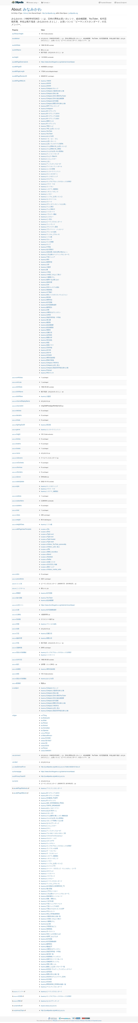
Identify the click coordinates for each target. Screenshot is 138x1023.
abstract (15, 38)
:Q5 (44, 743)
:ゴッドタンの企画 (49, 848)
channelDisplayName (21, 401)
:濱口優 (46, 320)
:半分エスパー (48, 911)
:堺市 (45, 259)
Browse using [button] (32, 3)
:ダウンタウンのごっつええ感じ (53, 204)
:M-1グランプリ (48, 111)
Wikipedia (55, 1020)
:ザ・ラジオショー (49, 853)
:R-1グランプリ (48, 124)
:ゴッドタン (47, 186)
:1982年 (46, 81)
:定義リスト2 (48, 562)
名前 (15, 629)
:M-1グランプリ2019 (50, 113)
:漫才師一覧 (47, 954)
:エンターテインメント (51, 171)
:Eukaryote (45, 718)
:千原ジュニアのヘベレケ (51, 904)
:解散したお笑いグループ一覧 (53, 967)
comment (16, 755)
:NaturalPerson (46, 735)
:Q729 (45, 745)
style (15, 486)
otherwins (17, 472)
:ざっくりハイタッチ (50, 154)
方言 (15, 633)
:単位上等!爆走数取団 (50, 914)
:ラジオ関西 (47, 242)
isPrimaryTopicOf (18, 776)
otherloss (17, 467)
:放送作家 (46, 282)
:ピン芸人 (46, 219)
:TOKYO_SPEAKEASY (50, 805)
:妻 (44, 269)
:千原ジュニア (48, 257)
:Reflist (46, 559)
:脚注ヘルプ (47, 567)
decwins (17, 415)
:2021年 (46, 353)
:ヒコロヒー (47, 217)
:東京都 (46, 297)
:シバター (46, 194)
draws (16, 420)
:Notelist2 (47, 557)
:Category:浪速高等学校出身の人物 (54, 368)
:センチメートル (48, 199)
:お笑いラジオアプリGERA (52, 144)
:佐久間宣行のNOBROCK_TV (53, 886)
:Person (44, 723)
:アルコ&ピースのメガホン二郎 (53, 833)
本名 (15, 643)
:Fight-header (48, 539)
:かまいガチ (47, 813)
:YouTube (46, 131)
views (16, 515)
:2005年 (46, 83)
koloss (16, 439)
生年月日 (17, 660)
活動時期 (17, 648)
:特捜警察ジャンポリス (51, 956)
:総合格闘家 (47, 325)
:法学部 (46, 315)
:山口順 (46, 924)
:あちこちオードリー (50, 808)
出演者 (18, 996)
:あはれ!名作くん (49, 811)
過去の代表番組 (19, 678)
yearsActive (18, 579)
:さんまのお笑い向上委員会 (52, 151)
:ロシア (46, 244)
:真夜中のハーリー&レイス (52, 959)
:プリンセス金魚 (48, 232)
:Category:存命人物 (49, 93)
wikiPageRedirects (20, 788)
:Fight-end (47, 537)
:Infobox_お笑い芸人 (50, 547)
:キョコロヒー (48, 843)
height (15, 57)
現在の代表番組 (19, 652)
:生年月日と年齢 (49, 564)
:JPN (45, 549)
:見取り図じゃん (48, 964)
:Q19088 (46, 738)
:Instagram (47, 108)
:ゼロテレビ (47, 871)
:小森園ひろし (48, 277)
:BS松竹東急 (47, 360)
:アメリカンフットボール (51, 166)
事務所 (16, 593)
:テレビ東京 (47, 207)
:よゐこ (46, 161)
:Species (44, 730)
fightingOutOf (18, 425)
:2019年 (46, 350)
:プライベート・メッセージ (52, 229)
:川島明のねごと (48, 926)
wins (15, 574)
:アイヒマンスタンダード (51, 788)
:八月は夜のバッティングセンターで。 (56, 254)
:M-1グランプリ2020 (50, 116)
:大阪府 (46, 267)
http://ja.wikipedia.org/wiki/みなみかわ (53, 776)
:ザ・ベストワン (48, 851)
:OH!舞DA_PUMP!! (49, 798)
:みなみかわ (49, 1006)
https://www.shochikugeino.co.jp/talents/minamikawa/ (58, 62)
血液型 (16, 669)
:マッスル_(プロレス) (50, 234)
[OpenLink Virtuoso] (52, 1018)
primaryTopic (19, 1010)
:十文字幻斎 (47, 901)
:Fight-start (47, 542)
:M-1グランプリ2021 (50, 118)
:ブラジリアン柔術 (49, 227)
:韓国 (45, 342)
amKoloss (17, 377)
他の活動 (17, 598)
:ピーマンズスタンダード (51, 222)
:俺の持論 (46, 889)
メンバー (18, 991)
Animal (25, 13)
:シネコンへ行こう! (49, 191)
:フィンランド (48, 224)
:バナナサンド (48, 876)
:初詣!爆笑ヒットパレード (51, 896)
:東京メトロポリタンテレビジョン (54, 295)
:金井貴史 (46, 335)
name (16, 453)
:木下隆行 (46, 292)
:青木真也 (46, 340)
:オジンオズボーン (49, 174)
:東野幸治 (46, 300)
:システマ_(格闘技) (49, 189)
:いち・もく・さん (49, 139)
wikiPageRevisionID (19, 76)
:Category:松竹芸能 (49, 101)
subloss (16, 496)
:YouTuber (47, 134)
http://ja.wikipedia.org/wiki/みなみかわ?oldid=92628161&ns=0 (60, 767)
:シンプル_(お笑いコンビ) (51, 196)
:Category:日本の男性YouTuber (53, 96)
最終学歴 (17, 638)
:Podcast (46, 370)
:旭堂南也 (46, 290)
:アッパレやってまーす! (51, 164)
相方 (15, 664)
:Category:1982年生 (50, 363)
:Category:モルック (49, 88)
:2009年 (46, 86)
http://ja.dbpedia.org (48, 13)
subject (15, 688)
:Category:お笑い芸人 (50, 365)
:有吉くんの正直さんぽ (51, 934)
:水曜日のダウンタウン (51, 312)
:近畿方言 (46, 332)
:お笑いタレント (48, 141)
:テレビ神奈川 (48, 209)
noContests (18, 463)
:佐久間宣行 (47, 249)
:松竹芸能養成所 (48, 305)
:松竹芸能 (46, 302)
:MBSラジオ (47, 121)
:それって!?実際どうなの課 (52, 821)
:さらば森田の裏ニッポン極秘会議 (54, 816)
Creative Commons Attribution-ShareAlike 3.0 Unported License (85, 1020)
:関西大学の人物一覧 (50, 974)
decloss (16, 410)
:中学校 (46, 247)
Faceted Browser (106, 3)
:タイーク (46, 202)
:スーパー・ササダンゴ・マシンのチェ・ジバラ (58, 868)
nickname (17, 458)
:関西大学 (46, 337)
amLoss (16, 382)
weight (16, 520)
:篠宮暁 (46, 322)
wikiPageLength (18, 71)
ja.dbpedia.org (73, 13)
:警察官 (46, 330)
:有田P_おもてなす (49, 936)
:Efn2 (45, 532)
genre (16, 429)
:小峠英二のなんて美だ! (51, 274)
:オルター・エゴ (48, 838)
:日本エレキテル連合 (50, 287)
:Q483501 (46, 751)
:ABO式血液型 (48, 358)
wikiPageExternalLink (20, 62)
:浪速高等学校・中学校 (51, 317)
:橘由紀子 (46, 946)
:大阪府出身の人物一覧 (51, 916)
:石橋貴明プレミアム (50, 961)
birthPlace (17, 396)
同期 (15, 624)
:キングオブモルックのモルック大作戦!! (56, 181)
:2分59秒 (46, 979)
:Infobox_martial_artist (51, 569)
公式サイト (17, 605)
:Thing (44, 715)
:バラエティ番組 (48, 214)
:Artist (43, 720)
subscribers (18, 501)
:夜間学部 (46, 262)
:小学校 (46, 272)
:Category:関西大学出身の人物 (53, 103)
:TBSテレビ (47, 126)
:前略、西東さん (48, 899)
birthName (16, 50)
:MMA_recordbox (49, 552)
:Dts (45, 529)
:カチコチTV (47, 841)
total (15, 510)
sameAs (17, 1006)
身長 (15, 674)
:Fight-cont (47, 534)
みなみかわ (32, 9)
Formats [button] (46, 3)
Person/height (17, 34)
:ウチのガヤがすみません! (51, 836)
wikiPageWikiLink (18, 81)
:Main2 (46, 554)
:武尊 (45, 310)
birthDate (16, 45)
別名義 (16, 619)
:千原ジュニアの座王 (50, 906)
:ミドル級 (46, 237)
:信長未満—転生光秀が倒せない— (54, 252)
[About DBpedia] (17, 2)
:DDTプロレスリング (50, 106)
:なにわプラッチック (50, 823)
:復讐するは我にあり (50, 280)
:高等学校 (46, 347)
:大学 (45, 264)
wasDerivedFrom (19, 767)
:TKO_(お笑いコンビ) (50, 129)
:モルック (46, 239)
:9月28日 (46, 355)
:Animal (44, 725)
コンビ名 (17, 584)
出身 (15, 610)
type (14, 715)
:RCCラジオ (47, 373)
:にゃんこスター (48, 159)
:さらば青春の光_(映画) (51, 149)
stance (16, 477)
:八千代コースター (49, 891)
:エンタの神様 (48, 169)
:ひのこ (46, 828)
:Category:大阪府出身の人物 (52, 91)
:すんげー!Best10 (49, 156)
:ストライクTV (48, 866)
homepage (16, 771)
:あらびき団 (47, 136)
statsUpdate (18, 481)
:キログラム (47, 179)
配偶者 (16, 683)
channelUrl (17, 406)
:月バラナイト (48, 931)
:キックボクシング (49, 176)
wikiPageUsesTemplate (21, 529)
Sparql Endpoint (121, 3)
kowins (16, 444)
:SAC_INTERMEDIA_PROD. (52, 803)
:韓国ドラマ (47, 345)
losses (16, 448)
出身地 (16, 614)
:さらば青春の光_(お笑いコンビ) (54, 146)
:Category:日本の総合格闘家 (52, 98)
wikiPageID (16, 67)
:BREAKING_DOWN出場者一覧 (53, 984)
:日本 (45, 285)
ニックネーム (18, 588)
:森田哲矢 (46, 307)
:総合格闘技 (47, 327)
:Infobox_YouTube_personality (53, 544)
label (14, 762)
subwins (17, 505)
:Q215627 (46, 740)
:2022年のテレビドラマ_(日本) (53, 977)
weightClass (18, 524)
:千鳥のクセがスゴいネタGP (52, 909)
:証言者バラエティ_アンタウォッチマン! (56, 969)
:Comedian (45, 728)
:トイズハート (48, 212)
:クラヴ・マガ (48, 184)
